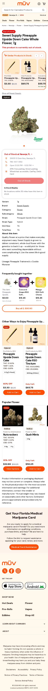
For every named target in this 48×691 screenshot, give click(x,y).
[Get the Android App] (35, 585)
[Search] (43, 10)
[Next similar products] (42, 56)
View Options (13, 468)
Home (4, 26)
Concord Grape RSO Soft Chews (24, 292)
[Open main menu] (3, 3)
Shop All (29, 615)
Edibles (37, 20)
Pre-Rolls (20, 20)
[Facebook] (11, 571)
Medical (43, 15)
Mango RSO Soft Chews (40, 292)
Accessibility (23, 669)
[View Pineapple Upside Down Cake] (7, 282)
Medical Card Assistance (24, 547)
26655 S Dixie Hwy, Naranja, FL (22, 158)
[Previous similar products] (36, 56)
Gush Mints (32, 434)
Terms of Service (36, 675)
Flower (11, 20)
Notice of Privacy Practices (16, 675)
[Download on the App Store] (12, 585)
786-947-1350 (16, 162)
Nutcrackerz (10, 434)
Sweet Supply (23, 206)
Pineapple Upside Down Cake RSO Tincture (33, 358)
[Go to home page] (24, 563)
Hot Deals (7, 603)
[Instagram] (18, 571)
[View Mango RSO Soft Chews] (40, 282)
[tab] (24, 146)
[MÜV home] (24, 3)
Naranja (11, 26)
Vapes (29, 20)
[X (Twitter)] (5, 571)
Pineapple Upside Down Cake (11, 357)
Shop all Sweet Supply (11, 93)
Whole (20, 214)
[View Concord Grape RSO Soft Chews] (24, 282)
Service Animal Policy (24, 680)
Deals (4, 20)
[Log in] (39, 3)
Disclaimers (11, 669)
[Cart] (44, 4)
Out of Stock (24, 180)
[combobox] (22, 10)
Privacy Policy (36, 669)
